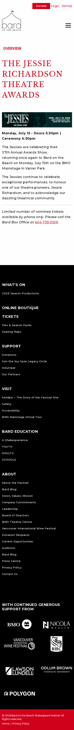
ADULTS (8, 453)
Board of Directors (15, 515)
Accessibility (11, 410)
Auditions (8, 547)
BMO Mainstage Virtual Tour (22, 417)
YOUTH (7, 446)
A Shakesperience (15, 440)
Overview (12, 48)
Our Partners (11, 374)
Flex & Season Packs (17, 325)
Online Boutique (20, 308)
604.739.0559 (46, 222)
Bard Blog (9, 489)
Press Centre (11, 561)
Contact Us (10, 574)
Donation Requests (16, 534)
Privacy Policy (12, 567)
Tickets (10, 316)
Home (5, 723)
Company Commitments (19, 502)
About (9, 474)
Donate (41, 6)
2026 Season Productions (20, 293)
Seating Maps (11, 331)
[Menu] (68, 25)
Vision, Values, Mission (17, 495)
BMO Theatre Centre (17, 521)
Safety (6, 403)
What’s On (13, 285)
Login (55, 6)
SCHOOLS (9, 459)
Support (11, 346)
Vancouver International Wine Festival (29, 528)
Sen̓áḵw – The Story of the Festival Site (30, 397)
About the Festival (15, 482)
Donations (9, 354)
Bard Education (20, 431)
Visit (7, 389)
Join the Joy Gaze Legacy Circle (24, 361)
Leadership (10, 508)
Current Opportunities (17, 541)
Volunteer (9, 367)
